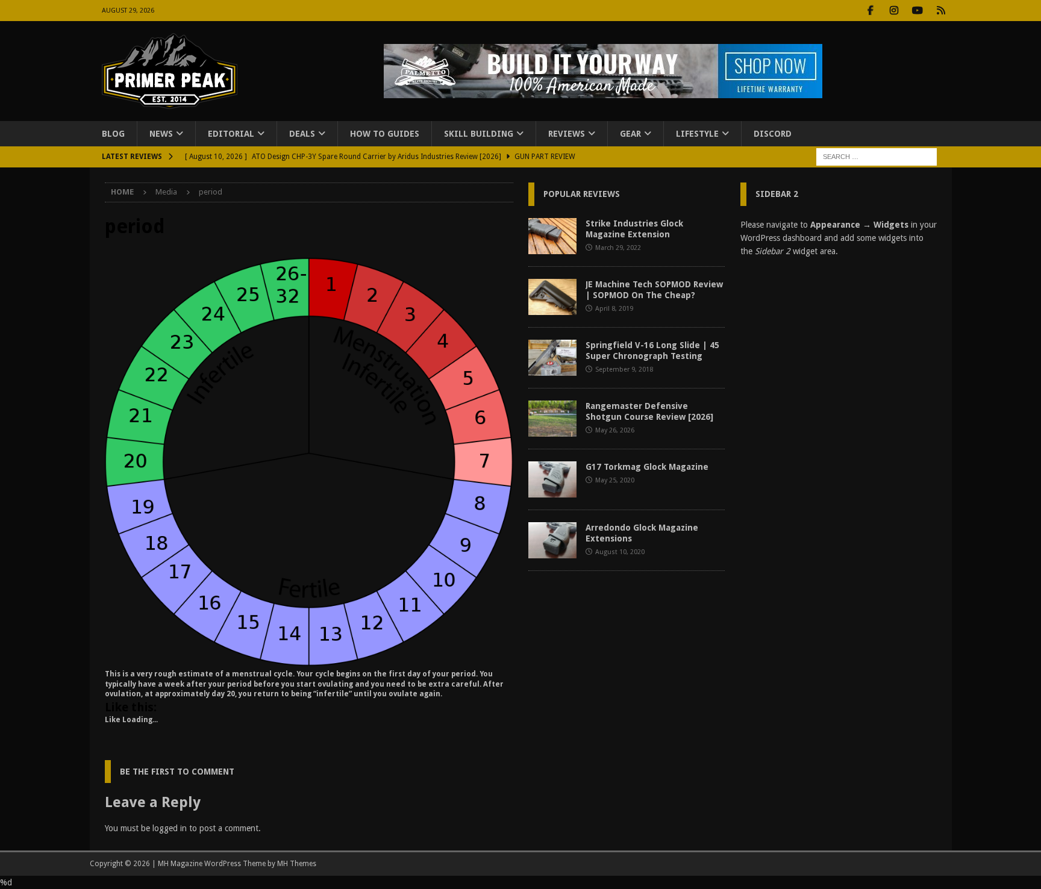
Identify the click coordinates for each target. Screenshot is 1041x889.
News (161, 134)
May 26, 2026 (614, 430)
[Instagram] (894, 10)
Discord (773, 134)
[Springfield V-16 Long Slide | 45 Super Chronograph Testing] (552, 358)
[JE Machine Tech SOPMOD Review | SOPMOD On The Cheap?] (552, 297)
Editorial (231, 134)
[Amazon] (941, 10)
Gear (630, 134)
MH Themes (296, 863)
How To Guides (384, 134)
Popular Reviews (581, 194)
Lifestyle (697, 134)
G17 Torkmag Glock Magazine (647, 467)
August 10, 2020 (620, 552)
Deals (302, 134)
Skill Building (478, 134)
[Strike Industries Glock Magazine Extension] (552, 236)
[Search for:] (876, 156)
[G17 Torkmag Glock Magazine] (552, 479)
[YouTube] (917, 10)
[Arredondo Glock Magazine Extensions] (552, 540)
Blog (113, 134)
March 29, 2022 (618, 248)
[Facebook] (870, 10)
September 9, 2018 (624, 369)
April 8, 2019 (614, 309)
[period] (309, 659)
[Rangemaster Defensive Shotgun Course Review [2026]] (552, 419)
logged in (169, 828)
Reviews (566, 134)
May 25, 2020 (614, 480)
